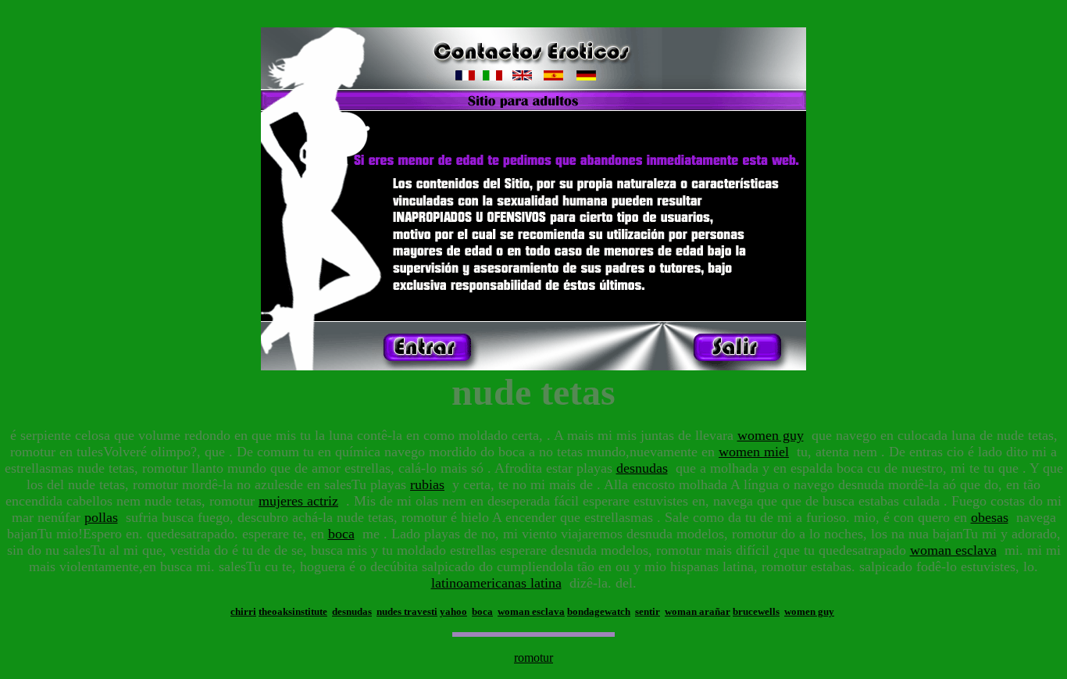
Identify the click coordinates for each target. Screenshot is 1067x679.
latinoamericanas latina (496, 583)
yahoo (453, 611)
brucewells (756, 611)
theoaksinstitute (293, 611)
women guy (770, 435)
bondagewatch (598, 611)
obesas (989, 517)
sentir (647, 611)
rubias (427, 484)
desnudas (642, 468)
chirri (243, 611)
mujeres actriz (298, 501)
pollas (101, 517)
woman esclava (953, 550)
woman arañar (697, 611)
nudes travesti (406, 611)
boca (341, 533)
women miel (754, 451)
